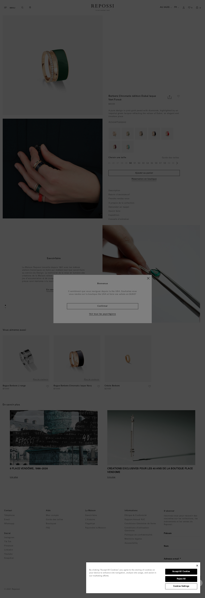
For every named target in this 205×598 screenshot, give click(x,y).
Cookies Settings (181, 586)
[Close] (197, 565)
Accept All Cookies (181, 572)
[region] (143, 577)
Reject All (181, 579)
